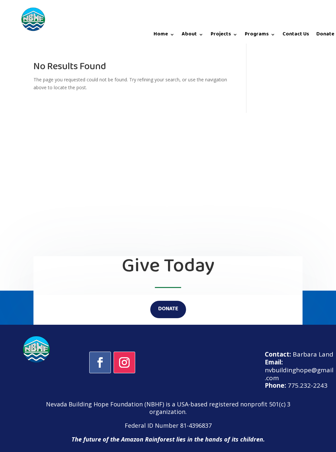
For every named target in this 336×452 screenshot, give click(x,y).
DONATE (168, 309)
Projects (221, 35)
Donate (325, 35)
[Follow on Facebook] (100, 362)
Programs (257, 35)
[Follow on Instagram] (124, 362)
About (189, 35)
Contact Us (296, 35)
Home (161, 35)
